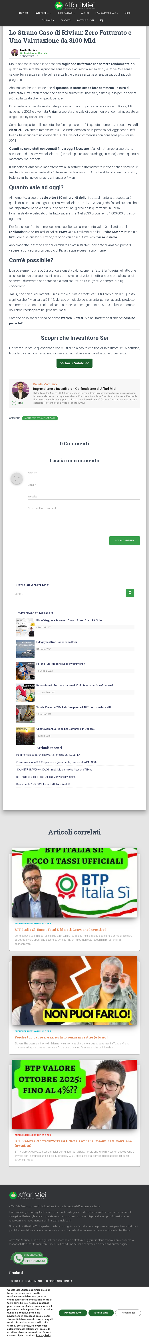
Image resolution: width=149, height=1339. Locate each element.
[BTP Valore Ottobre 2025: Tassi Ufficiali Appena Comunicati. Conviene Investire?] (74, 1094)
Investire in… (42, 13)
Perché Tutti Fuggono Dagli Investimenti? (60, 663)
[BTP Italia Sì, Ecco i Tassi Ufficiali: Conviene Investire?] (74, 882)
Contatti (66, 20)
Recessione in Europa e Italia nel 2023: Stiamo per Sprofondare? (74, 685)
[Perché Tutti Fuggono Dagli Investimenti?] (25, 670)
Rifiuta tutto (101, 1312)
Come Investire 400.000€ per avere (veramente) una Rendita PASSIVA (56, 762)
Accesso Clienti (85, 20)
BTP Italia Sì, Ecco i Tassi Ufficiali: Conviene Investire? (46, 776)
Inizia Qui (23, 13)
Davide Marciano (45, 384)
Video (127, 13)
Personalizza (128, 1312)
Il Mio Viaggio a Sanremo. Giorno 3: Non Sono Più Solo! (69, 620)
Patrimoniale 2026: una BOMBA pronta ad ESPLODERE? (48, 754)
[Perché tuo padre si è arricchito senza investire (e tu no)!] (74, 990)
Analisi (85, 13)
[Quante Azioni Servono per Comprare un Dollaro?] (25, 735)
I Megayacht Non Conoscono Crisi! (57, 642)
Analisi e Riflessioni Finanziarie (40, 418)
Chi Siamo (47, 20)
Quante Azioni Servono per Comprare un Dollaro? (65, 728)
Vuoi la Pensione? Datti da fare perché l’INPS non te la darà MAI (73, 707)
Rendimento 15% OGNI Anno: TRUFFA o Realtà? (43, 784)
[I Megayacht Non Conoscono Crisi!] (25, 649)
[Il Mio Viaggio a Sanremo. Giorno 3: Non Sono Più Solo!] (25, 627)
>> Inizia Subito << (74, 363)
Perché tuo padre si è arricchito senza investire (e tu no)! (61, 1037)
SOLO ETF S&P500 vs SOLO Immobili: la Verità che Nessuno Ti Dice (54, 769)
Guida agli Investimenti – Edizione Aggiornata (41, 1281)
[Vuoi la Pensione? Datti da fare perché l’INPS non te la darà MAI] (25, 714)
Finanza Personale (105, 13)
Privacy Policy (43, 1335)
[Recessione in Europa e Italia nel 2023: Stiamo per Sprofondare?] (25, 692)
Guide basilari (65, 13)
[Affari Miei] (74, 6)
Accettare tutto (73, 1312)
